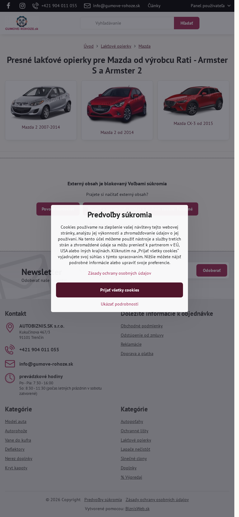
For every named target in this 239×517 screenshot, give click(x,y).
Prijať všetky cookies (119, 290)
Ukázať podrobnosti (119, 304)
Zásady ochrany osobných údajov (119, 273)
